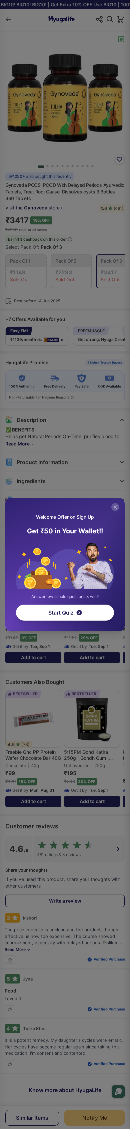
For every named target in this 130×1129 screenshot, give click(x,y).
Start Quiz (61, 612)
